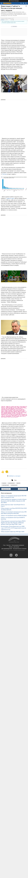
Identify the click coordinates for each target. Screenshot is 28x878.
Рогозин (4, 174)
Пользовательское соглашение (19, 548)
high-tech (18, 483)
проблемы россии (14, 485)
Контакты (9, 545)
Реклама (11, 546)
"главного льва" (10, 198)
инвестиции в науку (5, 485)
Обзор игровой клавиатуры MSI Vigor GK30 (13, 531)
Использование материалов (18, 545)
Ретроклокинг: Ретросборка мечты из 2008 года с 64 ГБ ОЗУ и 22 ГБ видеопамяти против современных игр (13, 528)
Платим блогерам (15, 0)
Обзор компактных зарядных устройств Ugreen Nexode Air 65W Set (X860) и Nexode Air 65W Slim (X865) (14, 501)
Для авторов (16, 546)
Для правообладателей (7, 548)
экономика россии (11, 483)
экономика (4, 483)
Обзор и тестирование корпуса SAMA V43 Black (14, 515)
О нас (4, 545)
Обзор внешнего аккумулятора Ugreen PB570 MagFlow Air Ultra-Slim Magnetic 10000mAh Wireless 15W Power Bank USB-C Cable (13, 523)
